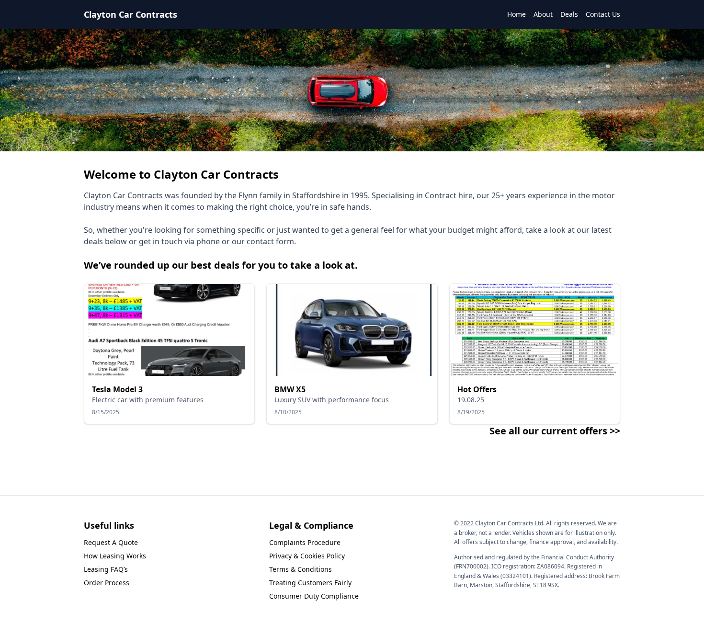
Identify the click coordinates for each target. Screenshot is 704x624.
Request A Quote (111, 542)
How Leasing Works (115, 555)
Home (516, 14)
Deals (569, 14)
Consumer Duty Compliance (314, 596)
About (543, 14)
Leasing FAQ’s (106, 569)
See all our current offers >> (554, 430)
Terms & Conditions (300, 569)
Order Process (106, 582)
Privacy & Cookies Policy (307, 555)
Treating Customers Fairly (310, 582)
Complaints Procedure (305, 542)
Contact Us (603, 14)
